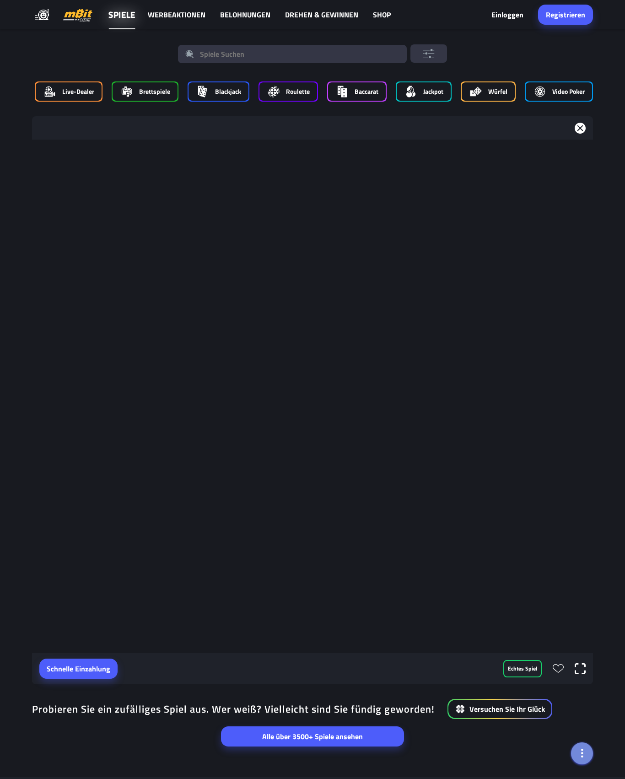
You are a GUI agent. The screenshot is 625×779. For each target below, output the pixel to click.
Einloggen (507, 14)
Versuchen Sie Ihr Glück (507, 708)
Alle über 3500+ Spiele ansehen (312, 736)
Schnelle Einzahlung (78, 668)
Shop (382, 14)
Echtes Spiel (522, 668)
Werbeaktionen (176, 14)
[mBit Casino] (77, 14)
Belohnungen (245, 14)
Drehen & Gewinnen (321, 14)
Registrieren (565, 14)
